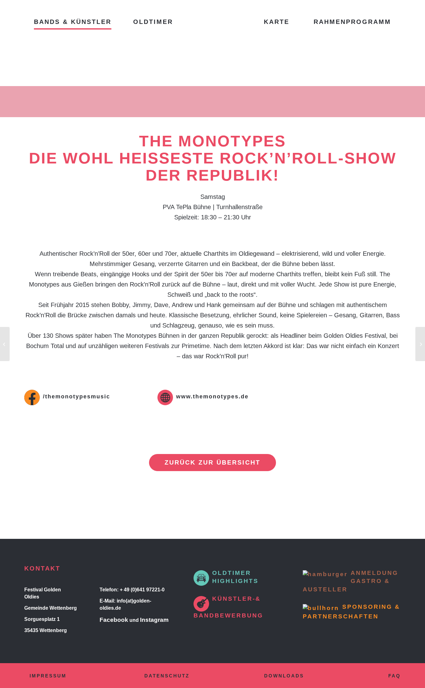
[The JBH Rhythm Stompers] (5, 344)
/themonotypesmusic (76, 396)
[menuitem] (72, 22)
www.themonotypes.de (212, 396)
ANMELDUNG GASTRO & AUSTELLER (350, 581)
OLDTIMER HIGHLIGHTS (235, 577)
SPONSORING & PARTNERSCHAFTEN (351, 611)
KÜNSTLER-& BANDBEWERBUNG (228, 607)
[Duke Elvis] (420, 344)
